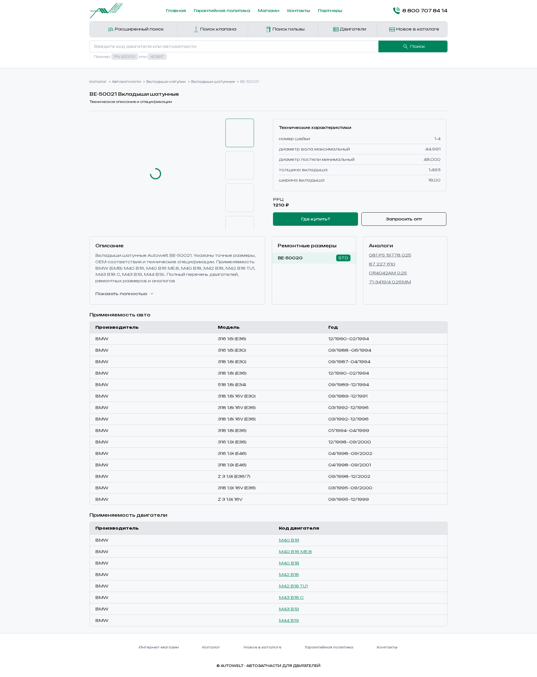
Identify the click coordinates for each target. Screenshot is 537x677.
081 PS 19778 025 (390, 255)
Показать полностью (121, 293)
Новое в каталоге (417, 29)
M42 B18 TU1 (293, 586)
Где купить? (315, 219)
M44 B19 (289, 620)
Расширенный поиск (139, 29)
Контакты (298, 10)
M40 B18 (289, 563)
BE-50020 (290, 257)
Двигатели (352, 29)
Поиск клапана (217, 29)
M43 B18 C (291, 597)
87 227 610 (382, 264)
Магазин (268, 10)
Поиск (417, 46)
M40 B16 (289, 540)
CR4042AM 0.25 (388, 273)
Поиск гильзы (288, 29)
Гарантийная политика (222, 10)
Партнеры (330, 10)
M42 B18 (289, 574)
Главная (176, 10)
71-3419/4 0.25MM (390, 281)
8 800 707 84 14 (424, 10)
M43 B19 (289, 609)
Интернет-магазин (159, 647)
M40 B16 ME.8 (295, 551)
